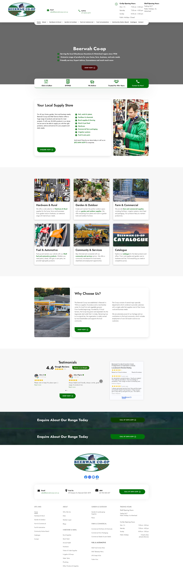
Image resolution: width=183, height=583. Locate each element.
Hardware (81, 126)
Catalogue (121, 250)
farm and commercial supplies (133, 209)
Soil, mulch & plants (85, 114)
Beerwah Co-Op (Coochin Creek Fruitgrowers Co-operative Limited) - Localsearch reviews (127, 380)
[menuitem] (38, 22)
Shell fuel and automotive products (51, 255)
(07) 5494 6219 (79, 142)
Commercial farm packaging (88, 129)
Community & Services (89, 250)
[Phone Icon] (137, 84)
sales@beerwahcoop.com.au (50, 493)
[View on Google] (36, 376)
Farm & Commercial (126, 205)
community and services (84, 256)
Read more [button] (37, 385)
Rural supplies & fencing (86, 120)
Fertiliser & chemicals (85, 117)
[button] (34, 381)
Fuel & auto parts (84, 135)
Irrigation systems (84, 132)
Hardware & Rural (46, 205)
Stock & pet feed (84, 123)
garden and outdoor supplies (91, 211)
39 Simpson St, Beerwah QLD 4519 (79, 493)
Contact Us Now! (138, 86)
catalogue (126, 254)
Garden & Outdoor (87, 205)
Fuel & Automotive (47, 250)
